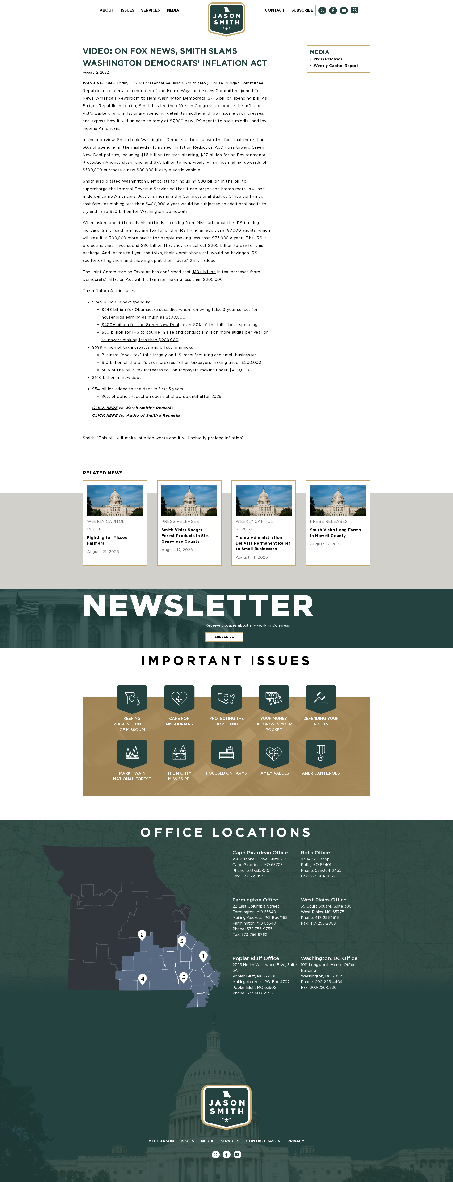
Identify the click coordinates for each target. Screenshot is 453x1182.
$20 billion (120, 211)
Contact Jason (263, 1141)
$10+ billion (204, 272)
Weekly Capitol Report (336, 65)
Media (173, 10)
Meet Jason (161, 1141)
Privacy (295, 1141)
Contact (275, 10)
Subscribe (302, 10)
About (107, 10)
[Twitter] (322, 10)
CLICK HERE (104, 408)
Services (150, 10)
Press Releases (328, 59)
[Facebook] (333, 10)
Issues (127, 10)
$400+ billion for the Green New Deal (140, 325)
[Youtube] (344, 10)
